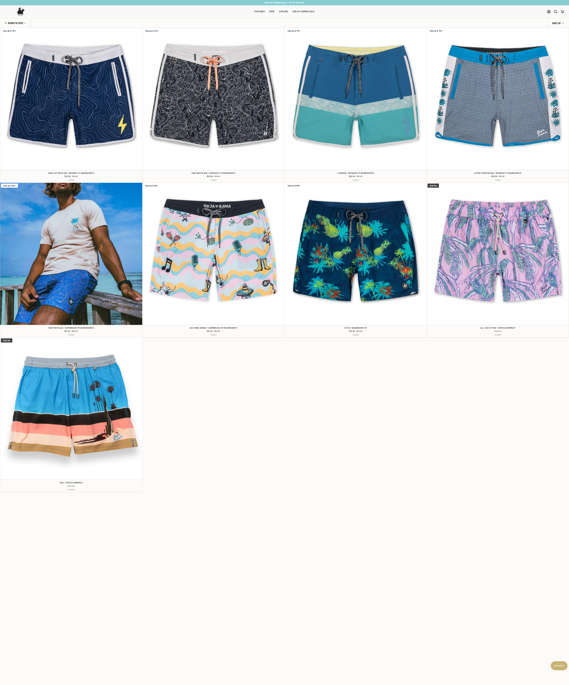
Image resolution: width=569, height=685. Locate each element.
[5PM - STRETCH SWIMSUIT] (71, 409)
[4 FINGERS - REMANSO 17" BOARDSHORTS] (356, 99)
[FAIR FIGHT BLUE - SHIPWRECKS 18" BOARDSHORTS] (71, 254)
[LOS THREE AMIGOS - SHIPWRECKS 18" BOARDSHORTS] (213, 254)
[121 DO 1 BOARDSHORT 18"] (356, 254)
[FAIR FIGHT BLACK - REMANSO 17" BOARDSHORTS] (213, 99)
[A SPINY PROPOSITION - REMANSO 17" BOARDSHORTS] (498, 99)
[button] (259, 12)
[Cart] (562, 11)
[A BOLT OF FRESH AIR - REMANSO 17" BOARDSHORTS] (71, 99)
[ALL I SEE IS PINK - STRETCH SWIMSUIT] (498, 254)
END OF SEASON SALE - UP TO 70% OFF (285, 2)
